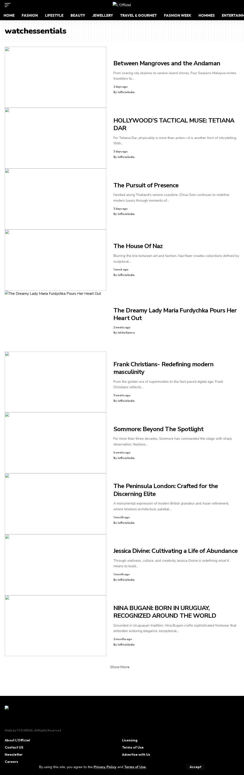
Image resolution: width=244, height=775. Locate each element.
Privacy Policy (105, 767)
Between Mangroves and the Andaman (166, 63)
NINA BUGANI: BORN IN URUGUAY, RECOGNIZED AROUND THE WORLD (164, 612)
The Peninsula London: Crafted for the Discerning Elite (165, 490)
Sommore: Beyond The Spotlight (158, 429)
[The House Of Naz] (55, 260)
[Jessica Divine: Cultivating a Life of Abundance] (55, 564)
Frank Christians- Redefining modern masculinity (163, 368)
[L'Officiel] (122, 5)
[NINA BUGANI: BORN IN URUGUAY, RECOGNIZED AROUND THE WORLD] (55, 625)
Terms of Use (135, 767)
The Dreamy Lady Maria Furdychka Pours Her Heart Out (175, 314)
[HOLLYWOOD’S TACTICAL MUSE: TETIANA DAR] (55, 138)
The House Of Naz (138, 246)
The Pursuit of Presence (145, 185)
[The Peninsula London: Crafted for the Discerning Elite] (55, 503)
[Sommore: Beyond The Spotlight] (55, 442)
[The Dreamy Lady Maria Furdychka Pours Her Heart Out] (55, 321)
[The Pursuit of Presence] (55, 198)
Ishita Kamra (126, 332)
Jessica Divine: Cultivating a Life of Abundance (175, 551)
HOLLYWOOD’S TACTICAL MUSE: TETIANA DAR (173, 124)
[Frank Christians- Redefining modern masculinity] (55, 382)
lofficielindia (126, 92)
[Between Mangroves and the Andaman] (55, 77)
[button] (195, 767)
